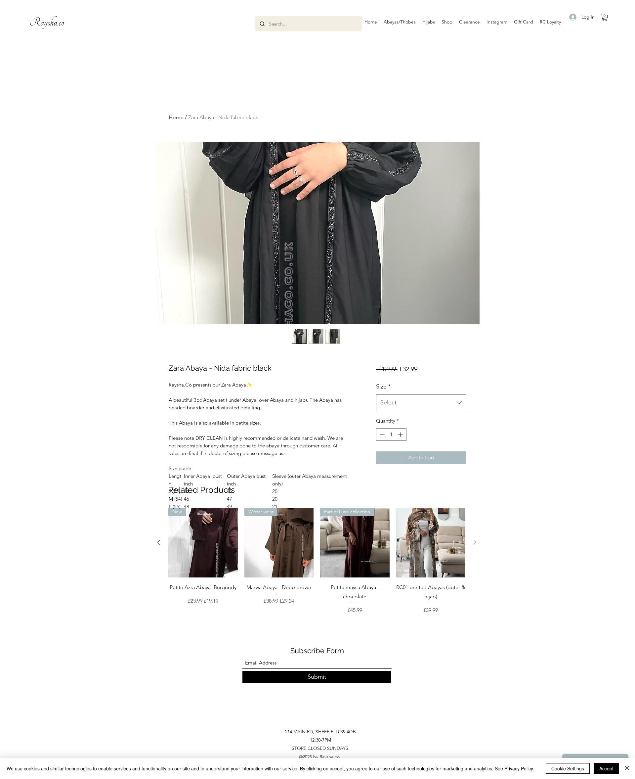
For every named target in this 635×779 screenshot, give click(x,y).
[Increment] (401, 435)
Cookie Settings (567, 768)
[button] (399, 21)
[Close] (627, 768)
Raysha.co (47, 22)
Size (383, 386)
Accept (606, 768)
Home (176, 117)
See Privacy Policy (514, 768)
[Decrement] (381, 435)
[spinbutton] (391, 435)
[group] (317, 561)
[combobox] (421, 402)
